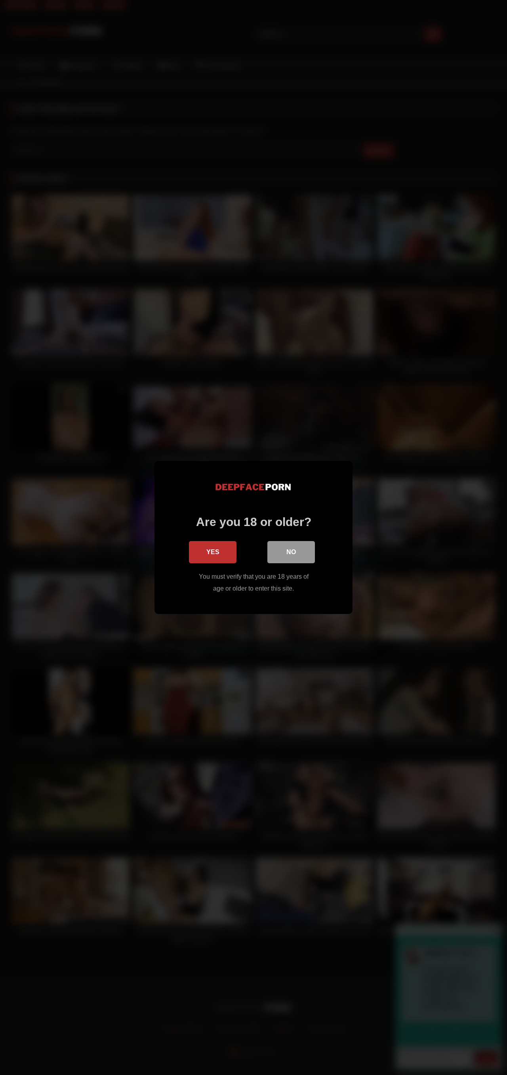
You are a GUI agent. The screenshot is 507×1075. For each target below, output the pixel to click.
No (291, 552)
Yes (212, 552)
